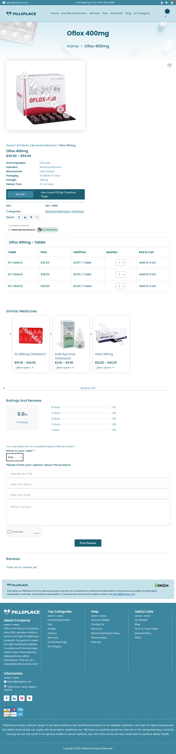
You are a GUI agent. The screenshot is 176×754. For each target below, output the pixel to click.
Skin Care (53, 637)
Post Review (88, 543)
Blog (128, 13)
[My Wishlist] (166, 3)
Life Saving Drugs (57, 642)
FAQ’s (138, 637)
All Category (142, 13)
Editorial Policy (143, 633)
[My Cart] (171, 3)
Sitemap (96, 642)
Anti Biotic (116, 13)
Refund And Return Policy (105, 633)
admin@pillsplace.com (17, 3)
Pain (105, 13)
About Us (96, 628)
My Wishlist (141, 620)
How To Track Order (146, 628)
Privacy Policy (99, 637)
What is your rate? (20, 451)
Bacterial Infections (44, 145)
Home (55, 13)
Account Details (100, 620)
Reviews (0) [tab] (88, 388)
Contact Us (97, 624)
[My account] (162, 3)
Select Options (24, 367)
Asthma (94, 13)
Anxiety (52, 628)
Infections (77, 211)
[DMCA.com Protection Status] (162, 585)
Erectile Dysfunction (74, 13)
